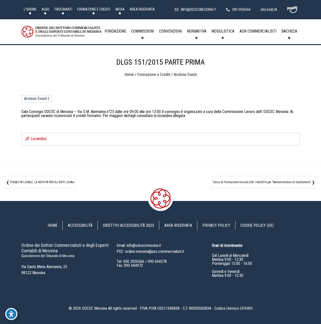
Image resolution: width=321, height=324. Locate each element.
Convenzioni (170, 31)
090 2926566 (133, 261)
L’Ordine (30, 9)
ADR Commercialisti (257, 31)
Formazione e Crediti (93, 9)
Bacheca (289, 31)
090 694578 (157, 261)
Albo (45, 9)
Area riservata (142, 9)
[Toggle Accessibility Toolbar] (11, 314)
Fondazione (115, 31)
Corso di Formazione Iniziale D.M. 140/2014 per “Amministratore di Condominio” (262, 182)
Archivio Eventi (185, 74)
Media (120, 9)
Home (129, 74)
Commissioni (142, 31)
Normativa (196, 31)
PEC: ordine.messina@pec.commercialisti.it (150, 251)
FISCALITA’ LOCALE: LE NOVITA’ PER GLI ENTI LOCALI (42, 182)
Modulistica (222, 31)
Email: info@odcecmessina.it (139, 245)
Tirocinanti (63, 9)
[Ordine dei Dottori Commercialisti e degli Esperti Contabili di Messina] (61, 32)
